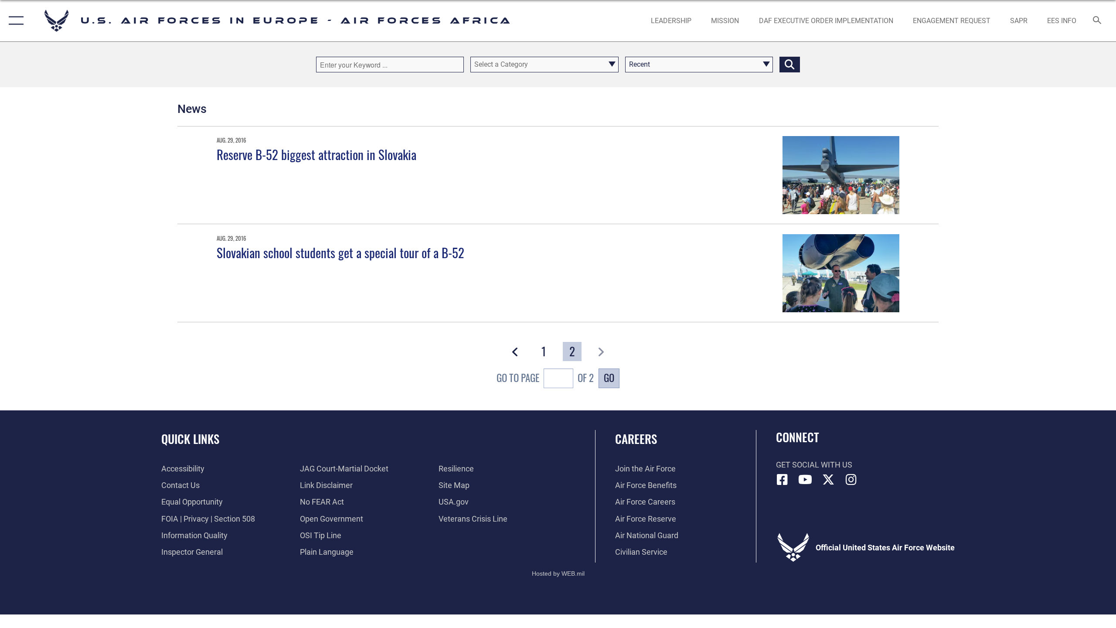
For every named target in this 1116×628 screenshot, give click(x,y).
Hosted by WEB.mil (558, 573)
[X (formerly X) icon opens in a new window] (828, 479)
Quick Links (190, 438)
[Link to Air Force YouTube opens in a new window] (805, 479)
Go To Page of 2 (545, 378)
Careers (636, 438)
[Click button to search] (789, 64)
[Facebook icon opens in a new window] (782, 479)
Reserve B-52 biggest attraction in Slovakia (316, 154)
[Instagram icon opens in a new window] (850, 479)
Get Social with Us (814, 464)
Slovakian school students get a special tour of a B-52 (340, 252)
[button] (14, 20)
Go (609, 377)
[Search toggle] (1097, 21)
